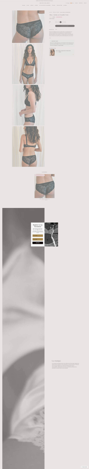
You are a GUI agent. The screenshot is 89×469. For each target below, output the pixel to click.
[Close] (57, 224)
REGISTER (37, 242)
